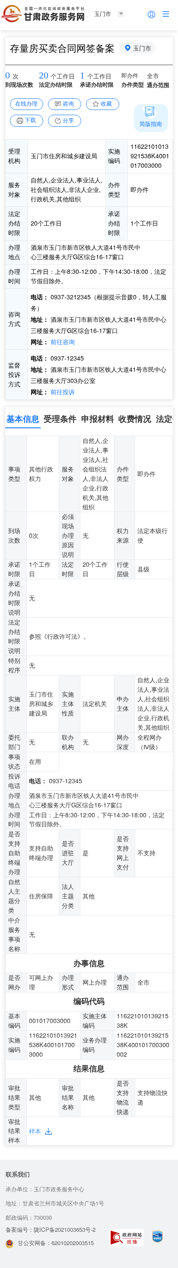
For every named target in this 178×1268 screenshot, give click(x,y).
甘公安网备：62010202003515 (56, 1243)
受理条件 (60, 418)
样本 (35, 1131)
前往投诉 (62, 391)
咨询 (68, 103)
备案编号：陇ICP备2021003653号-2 (50, 1229)
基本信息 (22, 418)
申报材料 (97, 418)
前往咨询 (62, 341)
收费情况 (134, 418)
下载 (30, 120)
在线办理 (26, 103)
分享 (68, 120)
